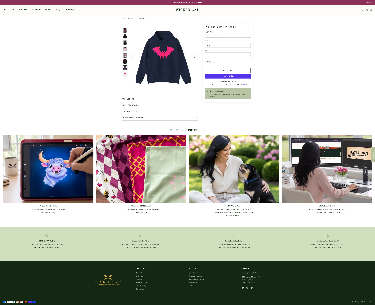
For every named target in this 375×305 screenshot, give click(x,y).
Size (206, 50)
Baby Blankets (36, 10)
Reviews (139, 279)
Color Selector (194, 273)
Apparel (12, 10)
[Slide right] (125, 79)
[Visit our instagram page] (247, 287)
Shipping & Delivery (196, 276)
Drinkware (47, 10)
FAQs (191, 286)
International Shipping (196, 279)
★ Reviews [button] (373, 154)
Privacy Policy (141, 286)
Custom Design (68, 10)
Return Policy (193, 282)
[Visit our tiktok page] (252, 287)
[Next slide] (194, 57)
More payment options (228, 81)
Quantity (208, 61)
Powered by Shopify (353, 302)
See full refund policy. (335, 247)
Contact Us (140, 289)
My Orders (369, 2)
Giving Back (140, 276)
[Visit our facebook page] (243, 287)
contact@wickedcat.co (250, 273)
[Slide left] (125, 25)
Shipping (208, 35)
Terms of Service (142, 282)
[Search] (362, 10)
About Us (139, 273)
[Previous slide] (133, 57)
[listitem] (187, 2)
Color (207, 41)
